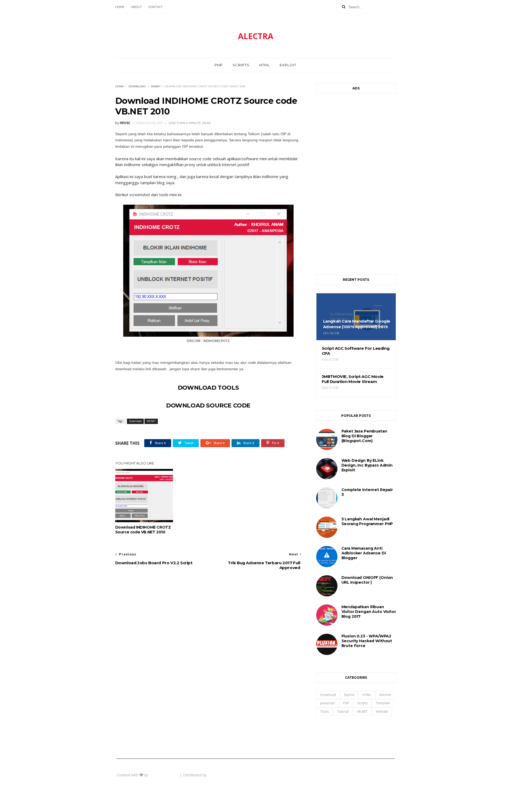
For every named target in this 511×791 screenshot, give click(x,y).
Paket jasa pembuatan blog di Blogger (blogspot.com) (364, 436)
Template (383, 703)
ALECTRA (255, 36)
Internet (385, 695)
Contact (156, 7)
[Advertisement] (356, 181)
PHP (219, 65)
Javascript (327, 703)
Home (119, 7)
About (136, 7)
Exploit (288, 65)
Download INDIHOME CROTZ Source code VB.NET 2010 (143, 529)
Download (137, 86)
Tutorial (343, 711)
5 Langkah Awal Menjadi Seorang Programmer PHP (367, 521)
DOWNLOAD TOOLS (208, 387)
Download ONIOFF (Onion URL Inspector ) (367, 580)
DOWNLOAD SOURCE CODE (208, 405)
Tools (324, 711)
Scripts (241, 65)
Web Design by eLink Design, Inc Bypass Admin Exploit (367, 465)
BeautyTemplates (164, 774)
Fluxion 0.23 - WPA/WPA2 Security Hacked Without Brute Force (366, 641)
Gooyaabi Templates (226, 774)
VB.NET (155, 86)
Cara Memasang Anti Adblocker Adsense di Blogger (363, 553)
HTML (264, 65)
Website (382, 711)
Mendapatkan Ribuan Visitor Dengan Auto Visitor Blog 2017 (368, 611)
